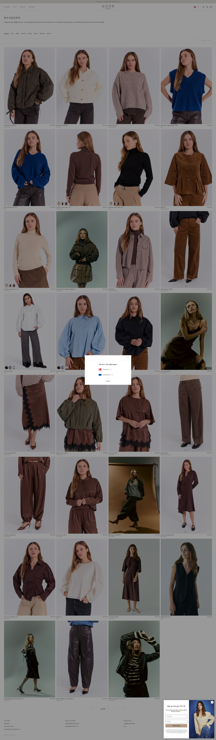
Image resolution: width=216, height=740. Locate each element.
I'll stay (108, 381)
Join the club (176, 725)
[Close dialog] (212, 702)
